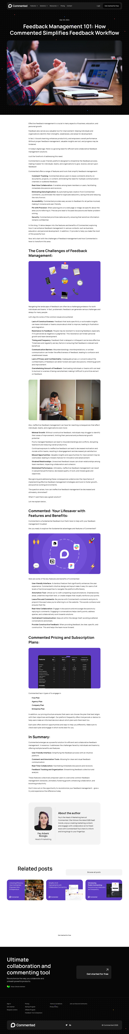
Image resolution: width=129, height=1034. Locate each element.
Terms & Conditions (56, 1004)
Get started (10, 1007)
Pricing (63, 6)
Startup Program (30, 1007)
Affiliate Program (30, 1010)
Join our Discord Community (78, 1004)
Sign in (9, 1004)
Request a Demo (12, 1010)
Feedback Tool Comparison (33, 1013)
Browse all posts (94, 872)
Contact (69, 6)
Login (98, 6)
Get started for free (112, 6)
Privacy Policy (54, 1007)
